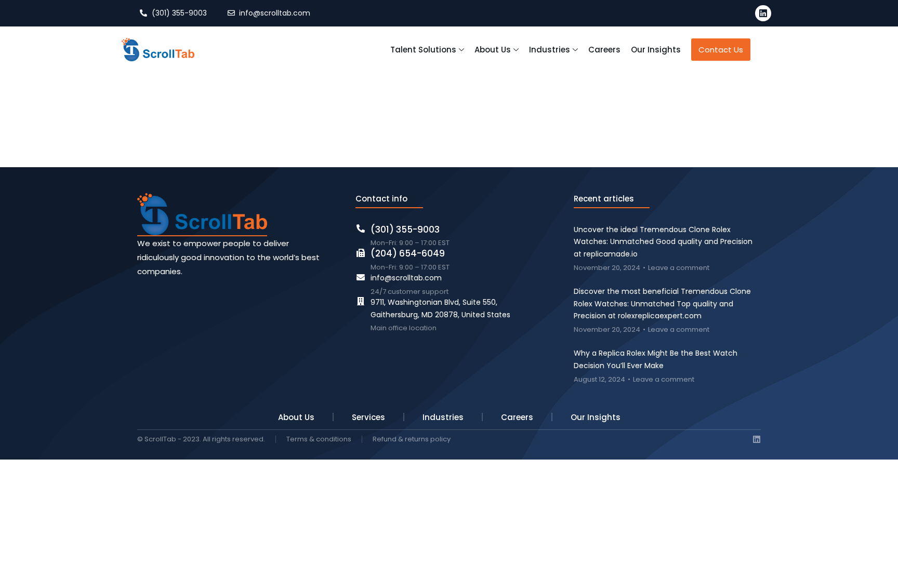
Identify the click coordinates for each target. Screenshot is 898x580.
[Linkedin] (763, 13)
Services (368, 417)
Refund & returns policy (412, 439)
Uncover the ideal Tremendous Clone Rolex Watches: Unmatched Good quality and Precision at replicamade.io (663, 242)
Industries (443, 417)
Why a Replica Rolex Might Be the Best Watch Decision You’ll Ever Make (655, 359)
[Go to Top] (882, 564)
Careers (517, 417)
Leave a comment (678, 268)
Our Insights (595, 417)
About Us (296, 417)
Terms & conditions (318, 439)
